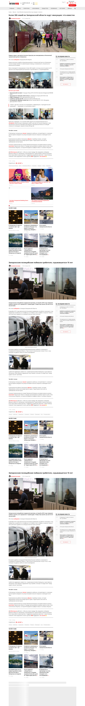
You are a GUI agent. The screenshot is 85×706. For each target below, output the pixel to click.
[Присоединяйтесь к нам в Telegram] (70, 3)
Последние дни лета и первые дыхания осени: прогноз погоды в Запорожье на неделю (15, 251)
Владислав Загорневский (16, 686)
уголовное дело (47, 414)
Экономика (35, 8)
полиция (32, 414)
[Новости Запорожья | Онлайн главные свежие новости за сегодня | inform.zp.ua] (14, 3)
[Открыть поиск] (75, 8)
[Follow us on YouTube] (72, 3)
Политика (26, 8)
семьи (43, 165)
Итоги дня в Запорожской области (45, 226)
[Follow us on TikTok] (73, 3)
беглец (10, 414)
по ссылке (42, 156)
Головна (10, 12)
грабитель (15, 414)
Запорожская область (27, 165)
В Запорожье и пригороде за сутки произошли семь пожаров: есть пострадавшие (44, 251)
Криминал (54, 8)
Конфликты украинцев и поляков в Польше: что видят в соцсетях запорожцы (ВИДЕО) (31, 227)
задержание (21, 414)
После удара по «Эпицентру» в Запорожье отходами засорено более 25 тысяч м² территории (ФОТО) (31, 251)
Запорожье (34, 165)
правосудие (37, 414)
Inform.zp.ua (13, 152)
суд (41, 414)
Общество (45, 8)
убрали (30, 139)
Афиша (70, 8)
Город (19, 8)
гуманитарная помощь (13, 165)
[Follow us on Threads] (75, 3)
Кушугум (39, 165)
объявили (11, 123)
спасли (24, 133)
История (62, 8)
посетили (11, 146)
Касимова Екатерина (15, 18)
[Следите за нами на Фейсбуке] (67, 3)
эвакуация (48, 165)
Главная (11, 8)
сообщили (16, 59)
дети (20, 165)
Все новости (65, 84)
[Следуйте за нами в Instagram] (69, 3)
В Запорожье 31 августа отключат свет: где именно (15, 227)
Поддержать (72, 5)
